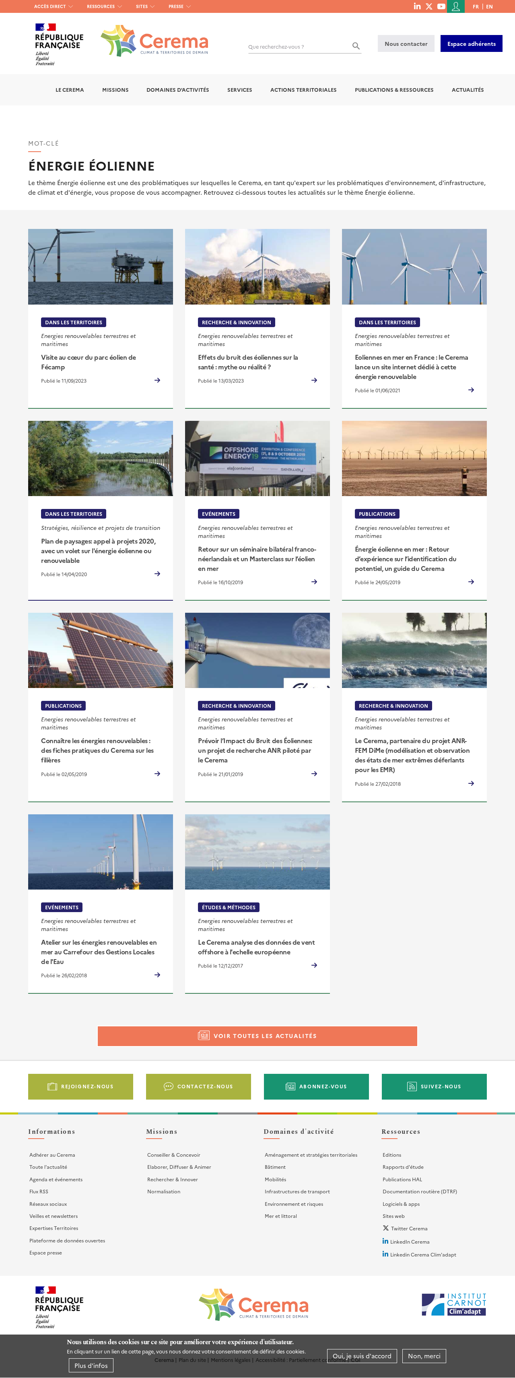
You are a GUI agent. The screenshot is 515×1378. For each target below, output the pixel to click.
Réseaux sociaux (48, 1203)
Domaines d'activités (177, 89)
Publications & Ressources (394, 89)
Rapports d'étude (403, 1166)
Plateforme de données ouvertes (67, 1240)
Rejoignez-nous (87, 1086)
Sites (142, 6)
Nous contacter (406, 43)
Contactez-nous (205, 1086)
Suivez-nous (441, 1086)
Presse (176, 6)
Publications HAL (402, 1179)
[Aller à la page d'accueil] (149, 35)
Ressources (101, 6)
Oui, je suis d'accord (362, 1356)
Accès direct (50, 6)
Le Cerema (70, 89)
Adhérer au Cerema (52, 1154)
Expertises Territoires (53, 1227)
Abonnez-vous (323, 1086)
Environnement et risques (294, 1203)
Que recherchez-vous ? (276, 46)
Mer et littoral (281, 1215)
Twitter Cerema (409, 1228)
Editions (392, 1154)
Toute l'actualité (48, 1166)
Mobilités (275, 1179)
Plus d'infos (91, 1365)
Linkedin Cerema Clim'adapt (423, 1254)
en (489, 6)
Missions (115, 89)
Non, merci (424, 1356)
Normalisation (163, 1191)
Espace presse (45, 1252)
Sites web (394, 1215)
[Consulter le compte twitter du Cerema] (429, 6)
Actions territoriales (303, 89)
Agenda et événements (55, 1179)
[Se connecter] (456, 6)
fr (476, 6)
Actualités (468, 89)
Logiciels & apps (401, 1203)
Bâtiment (275, 1166)
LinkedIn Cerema (410, 1241)
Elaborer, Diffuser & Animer (179, 1166)
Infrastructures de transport (297, 1191)
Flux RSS (38, 1191)
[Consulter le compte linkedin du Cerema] (417, 6)
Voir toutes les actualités (265, 1036)
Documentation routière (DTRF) (420, 1191)
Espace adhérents (471, 43)
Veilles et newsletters (53, 1215)
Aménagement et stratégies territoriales (311, 1154)
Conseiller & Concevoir (173, 1154)
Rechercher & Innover (172, 1179)
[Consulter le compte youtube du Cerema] (441, 6)
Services (239, 89)
